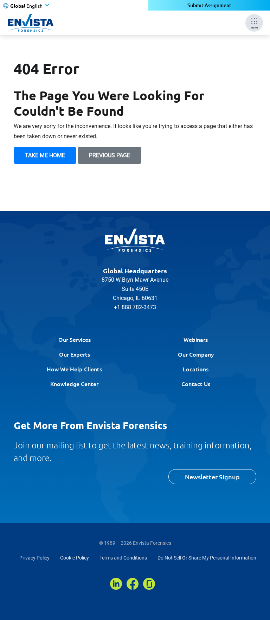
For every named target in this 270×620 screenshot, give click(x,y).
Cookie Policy (74, 558)
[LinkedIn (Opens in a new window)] (116, 584)
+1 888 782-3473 (135, 307)
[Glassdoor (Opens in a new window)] (149, 584)
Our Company (196, 354)
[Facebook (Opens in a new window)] (133, 584)
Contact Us (195, 384)
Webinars (196, 339)
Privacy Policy (34, 558)
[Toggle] (262, 613)
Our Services (74, 339)
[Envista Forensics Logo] (135, 240)
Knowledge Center (74, 384)
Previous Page (109, 155)
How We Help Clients (74, 369)
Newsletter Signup (212, 477)
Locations (195, 369)
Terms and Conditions (123, 558)
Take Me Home (45, 155)
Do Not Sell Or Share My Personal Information (207, 558)
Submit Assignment (209, 5)
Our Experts (74, 354)
